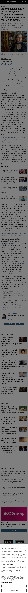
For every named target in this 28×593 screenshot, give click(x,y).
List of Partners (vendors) (7, 582)
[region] (14, 568)
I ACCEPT (14, 586)
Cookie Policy (13, 564)
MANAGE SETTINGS (14, 590)
